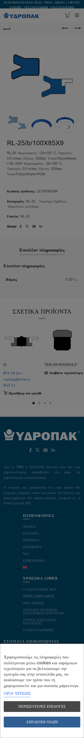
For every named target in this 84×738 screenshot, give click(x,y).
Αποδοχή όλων (42, 722)
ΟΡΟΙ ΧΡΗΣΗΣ (17, 693)
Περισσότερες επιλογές (42, 706)
